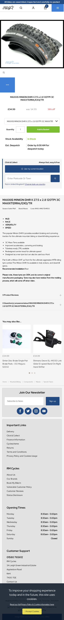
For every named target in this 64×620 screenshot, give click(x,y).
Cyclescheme (13, 443)
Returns (10, 447)
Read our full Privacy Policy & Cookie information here (32, 604)
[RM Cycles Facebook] (20, 411)
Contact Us (12, 581)
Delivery (10, 431)
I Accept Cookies (32, 611)
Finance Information (16, 439)
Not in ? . (25, 184)
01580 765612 (15, 557)
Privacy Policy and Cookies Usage (22, 456)
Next (59, 351)
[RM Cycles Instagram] (36, 411)
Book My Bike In (14, 483)
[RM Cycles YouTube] (44, 411)
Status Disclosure (15, 495)
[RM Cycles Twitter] (28, 411)
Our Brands (12, 479)
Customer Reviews (15, 491)
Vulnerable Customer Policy (19, 487)
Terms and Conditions (17, 452)
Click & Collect (13, 435)
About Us (11, 474)
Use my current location (33, 169)
